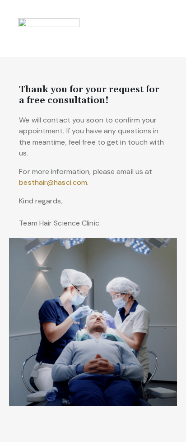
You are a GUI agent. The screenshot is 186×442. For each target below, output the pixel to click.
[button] (174, 28)
